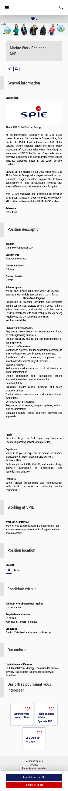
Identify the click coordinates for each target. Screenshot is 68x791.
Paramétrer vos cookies (34, 768)
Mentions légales (34, 761)
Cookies (34, 764)
